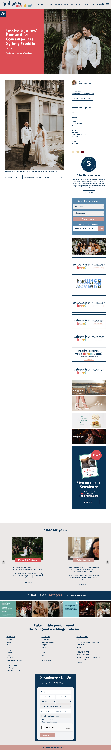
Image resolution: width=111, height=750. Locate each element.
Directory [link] (82, 4)
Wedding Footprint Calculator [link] (16, 660)
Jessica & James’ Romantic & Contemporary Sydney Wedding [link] (32, 171)
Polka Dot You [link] (83, 560)
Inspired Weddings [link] (23, 53)
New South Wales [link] (79, 135)
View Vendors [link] (89, 219)
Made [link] (60, 4)
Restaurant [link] (76, 126)
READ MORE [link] (89, 192)
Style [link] (43, 652)
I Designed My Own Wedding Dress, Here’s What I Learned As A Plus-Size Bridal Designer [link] (83, 569)
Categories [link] (45, 639)
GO (101, 228)
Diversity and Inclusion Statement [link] (88, 642)
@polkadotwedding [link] (76, 595)
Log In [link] (79, 647)
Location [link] (44, 650)
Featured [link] (40, 4)
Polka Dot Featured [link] (27, 560)
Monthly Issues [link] (46, 660)
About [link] (79, 639)
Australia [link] (75, 132)
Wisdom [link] (53, 4)
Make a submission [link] (83, 655)
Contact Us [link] (80, 645)
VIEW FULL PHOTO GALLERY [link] (82, 98)
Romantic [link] (75, 117)
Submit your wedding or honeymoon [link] (89, 657)
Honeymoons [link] (70, 4)
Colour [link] (44, 647)
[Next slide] (107, 562)
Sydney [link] (75, 137)
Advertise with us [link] (82, 660)
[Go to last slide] (3, 562)
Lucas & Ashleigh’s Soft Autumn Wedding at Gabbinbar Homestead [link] (27, 568)
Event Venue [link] (77, 124)
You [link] (47, 4)
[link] (3, 14)
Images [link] (44, 645)
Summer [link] (75, 143)
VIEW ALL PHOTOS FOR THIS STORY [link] (37, 177)
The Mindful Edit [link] (12, 658)
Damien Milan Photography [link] (83, 94)
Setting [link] (44, 655)
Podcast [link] (92, 4)
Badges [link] (79, 662)
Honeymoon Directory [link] (14, 670)
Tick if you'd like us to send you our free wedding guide (56, 721)
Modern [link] (75, 115)
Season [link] (44, 658)
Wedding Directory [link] (13, 668)
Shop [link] (99, 4)
